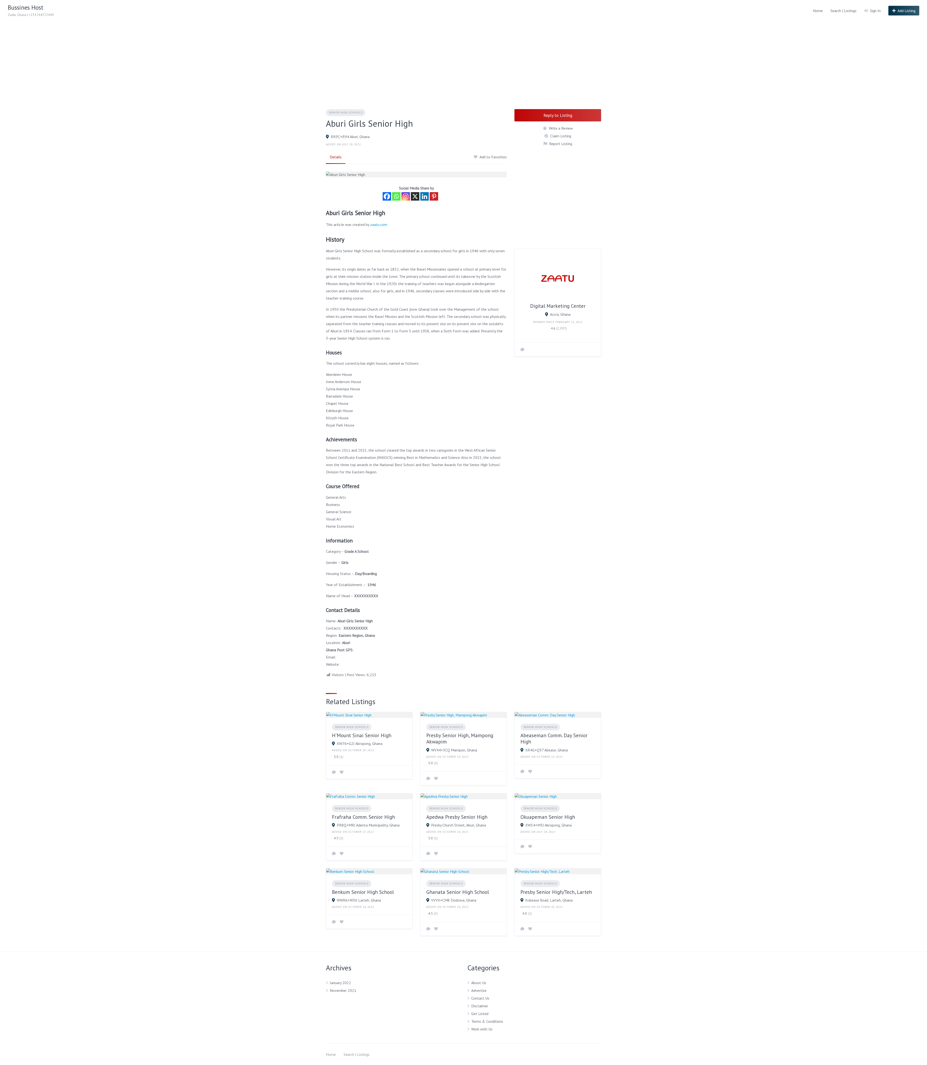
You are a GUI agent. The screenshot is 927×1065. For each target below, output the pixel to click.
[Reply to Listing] (334, 772)
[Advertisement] (463, 57)
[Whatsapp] (396, 196)
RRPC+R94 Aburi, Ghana (350, 136)
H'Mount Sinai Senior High (361, 735)
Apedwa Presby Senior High (456, 817)
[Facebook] (387, 196)
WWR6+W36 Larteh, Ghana (359, 900)
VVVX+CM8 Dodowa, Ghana (453, 900)
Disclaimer (479, 1005)
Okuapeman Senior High (547, 817)
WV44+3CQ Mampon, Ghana (454, 750)
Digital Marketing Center (558, 306)
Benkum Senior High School (363, 892)
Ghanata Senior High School (457, 892)
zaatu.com (378, 224)
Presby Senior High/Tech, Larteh (556, 892)
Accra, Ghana (560, 314)
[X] (415, 196)
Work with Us (481, 1029)
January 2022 (340, 982)
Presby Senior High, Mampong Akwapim (459, 738)
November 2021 (343, 990)
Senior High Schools (345, 112)
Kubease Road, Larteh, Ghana (549, 900)
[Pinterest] (434, 196)
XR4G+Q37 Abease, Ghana (546, 750)
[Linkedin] (424, 196)
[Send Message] (522, 349)
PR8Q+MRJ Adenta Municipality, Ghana (368, 825)
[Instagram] (405, 196)
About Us (478, 982)
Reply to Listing (557, 115)
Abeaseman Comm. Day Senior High (554, 738)
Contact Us (480, 998)
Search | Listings (843, 10)
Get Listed (479, 1013)
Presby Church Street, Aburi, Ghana (458, 825)
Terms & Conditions (487, 1021)
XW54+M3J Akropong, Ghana (548, 825)
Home (818, 10)
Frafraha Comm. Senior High (363, 817)
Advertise (478, 990)
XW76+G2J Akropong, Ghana (359, 743)
